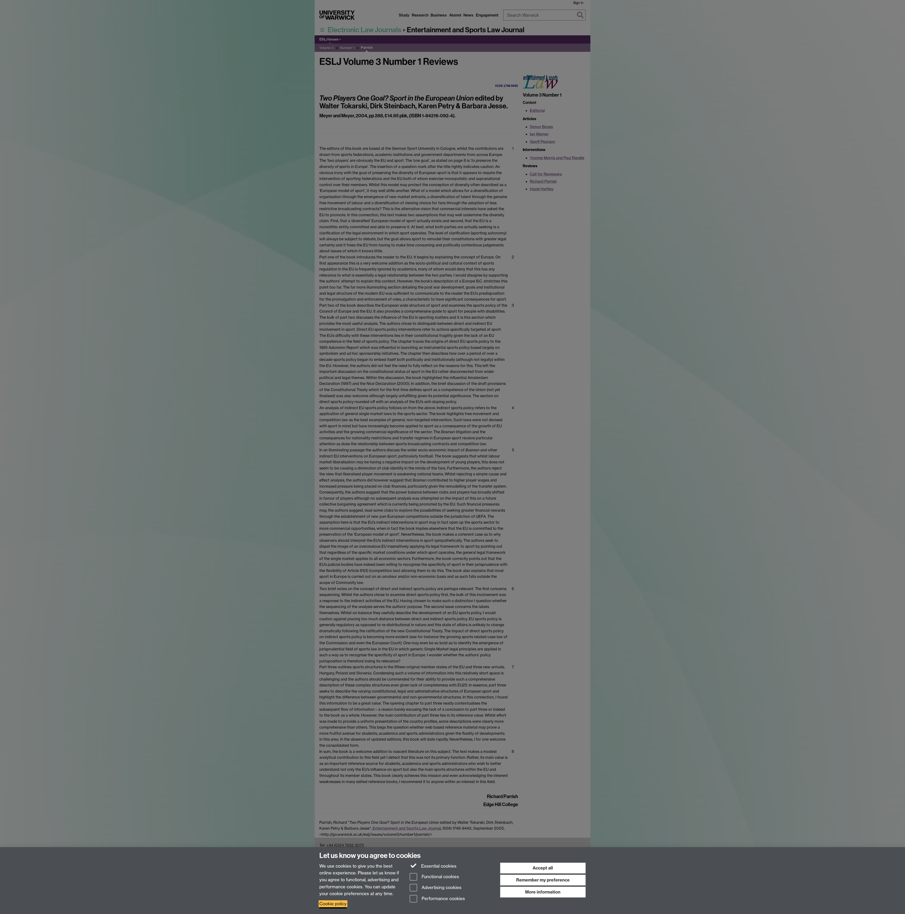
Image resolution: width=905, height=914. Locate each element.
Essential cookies (438, 866)
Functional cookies (439, 876)
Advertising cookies (440, 887)
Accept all (543, 868)
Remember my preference (543, 880)
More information (542, 892)
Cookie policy (333, 903)
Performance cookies (442, 899)
